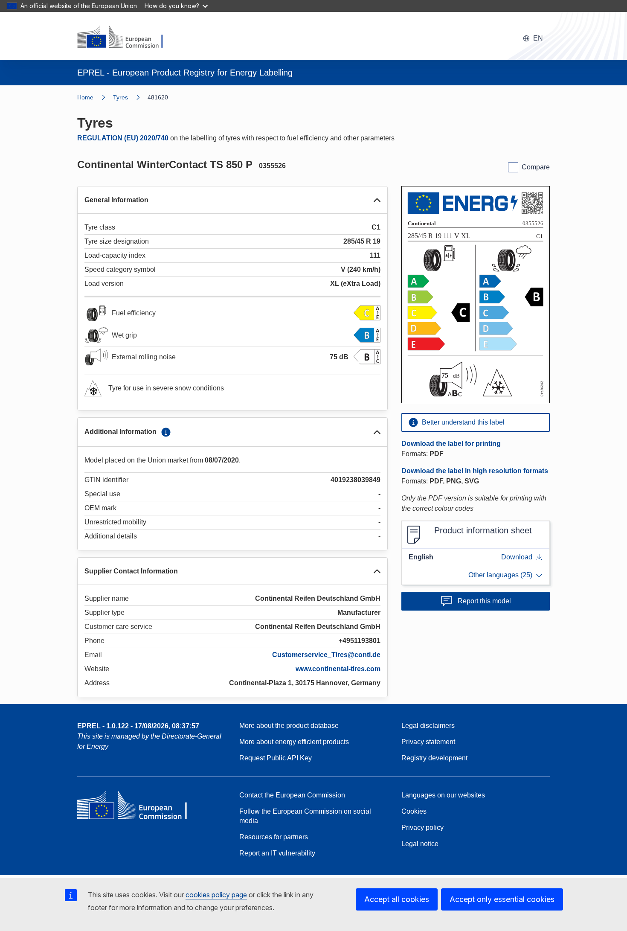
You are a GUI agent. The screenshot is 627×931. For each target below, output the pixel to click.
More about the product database (289, 725)
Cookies (414, 811)
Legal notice (419, 843)
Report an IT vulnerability (277, 853)
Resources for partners (273, 837)
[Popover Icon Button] (166, 432)
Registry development (434, 758)
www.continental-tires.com (338, 668)
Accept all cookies (396, 899)
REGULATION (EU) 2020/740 (122, 138)
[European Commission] (125, 37)
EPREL (138, 726)
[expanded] (377, 200)
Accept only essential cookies (502, 899)
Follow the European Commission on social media (305, 816)
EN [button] (538, 38)
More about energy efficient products (294, 741)
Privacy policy (422, 827)
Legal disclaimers (428, 725)
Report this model (484, 601)
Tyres (120, 97)
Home (85, 97)
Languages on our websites (443, 795)
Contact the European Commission (292, 795)
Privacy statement (428, 741)
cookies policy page (216, 894)
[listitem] (130, 97)
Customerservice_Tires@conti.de (326, 654)
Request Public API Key (275, 758)
